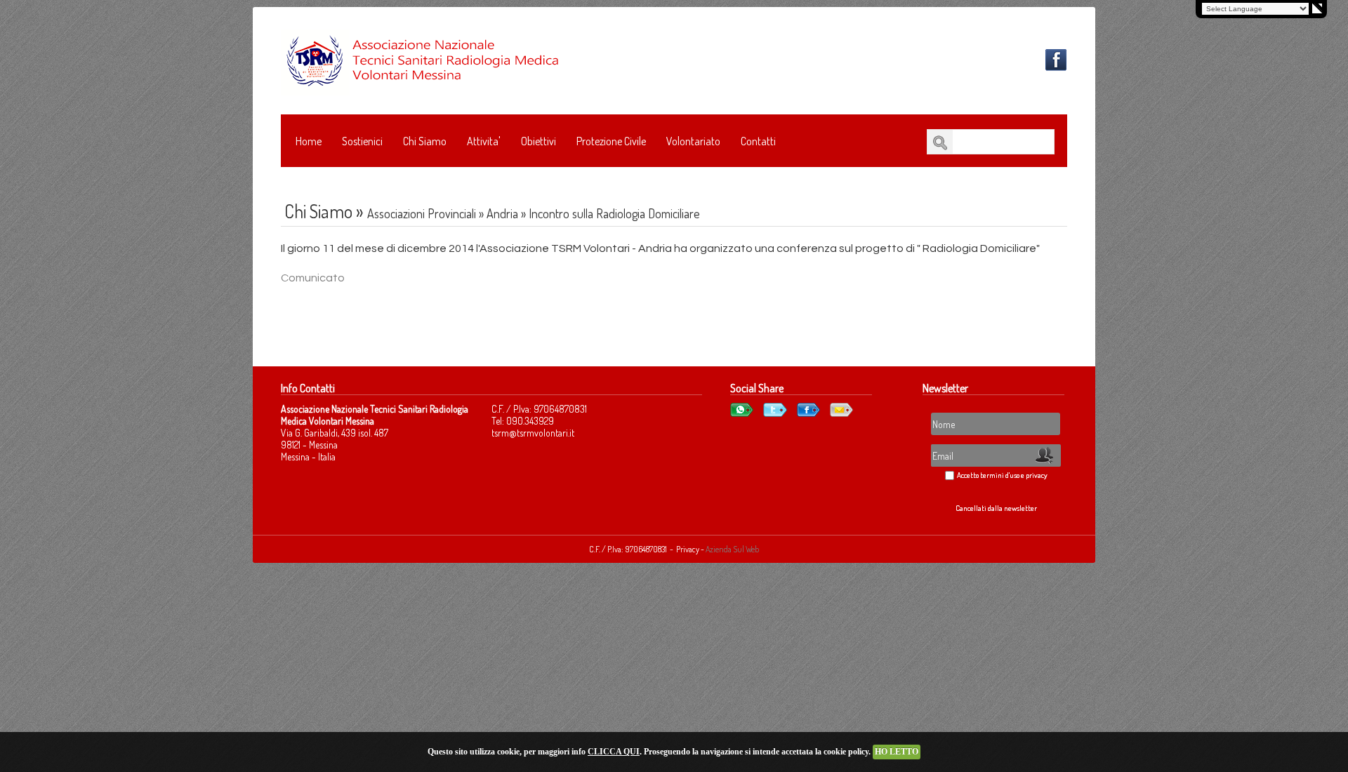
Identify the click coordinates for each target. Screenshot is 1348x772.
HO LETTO (896, 752)
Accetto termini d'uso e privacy (1002, 475)
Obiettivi (538, 141)
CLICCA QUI (614, 752)
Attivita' (484, 141)
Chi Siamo (425, 141)
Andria (502, 213)
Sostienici (362, 141)
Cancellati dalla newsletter (996, 508)
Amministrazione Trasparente (359, 176)
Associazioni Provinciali (421, 213)
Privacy (688, 549)
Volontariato (693, 141)
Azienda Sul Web (732, 549)
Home (309, 141)
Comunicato (313, 278)
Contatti (758, 141)
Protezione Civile (611, 141)
